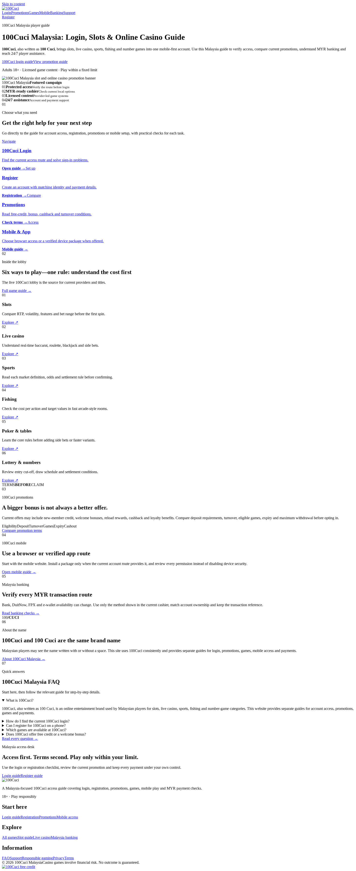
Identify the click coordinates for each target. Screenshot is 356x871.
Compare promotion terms (22, 530)
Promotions (20, 13)
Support (69, 13)
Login (6, 13)
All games (9, 837)
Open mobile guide (19, 572)
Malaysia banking (64, 837)
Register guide (32, 776)
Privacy (58, 858)
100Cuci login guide (17, 62)
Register (8, 17)
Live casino (42, 837)
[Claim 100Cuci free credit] (18, 867)
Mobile (44, 13)
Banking (56, 13)
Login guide (11, 776)
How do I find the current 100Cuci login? (38, 721)
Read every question (20, 739)
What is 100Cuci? (19, 700)
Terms (69, 858)
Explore (10, 322)
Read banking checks (20, 613)
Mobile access (67, 817)
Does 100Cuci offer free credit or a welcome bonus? (46, 734)
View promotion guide (50, 62)
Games (34, 13)
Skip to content (13, 4)
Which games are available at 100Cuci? (36, 730)
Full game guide (16, 291)
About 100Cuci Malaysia (23, 659)
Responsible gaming (37, 858)
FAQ (6, 858)
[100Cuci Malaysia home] (10, 8)
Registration (30, 817)
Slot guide (25, 837)
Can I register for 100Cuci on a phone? (36, 725)
